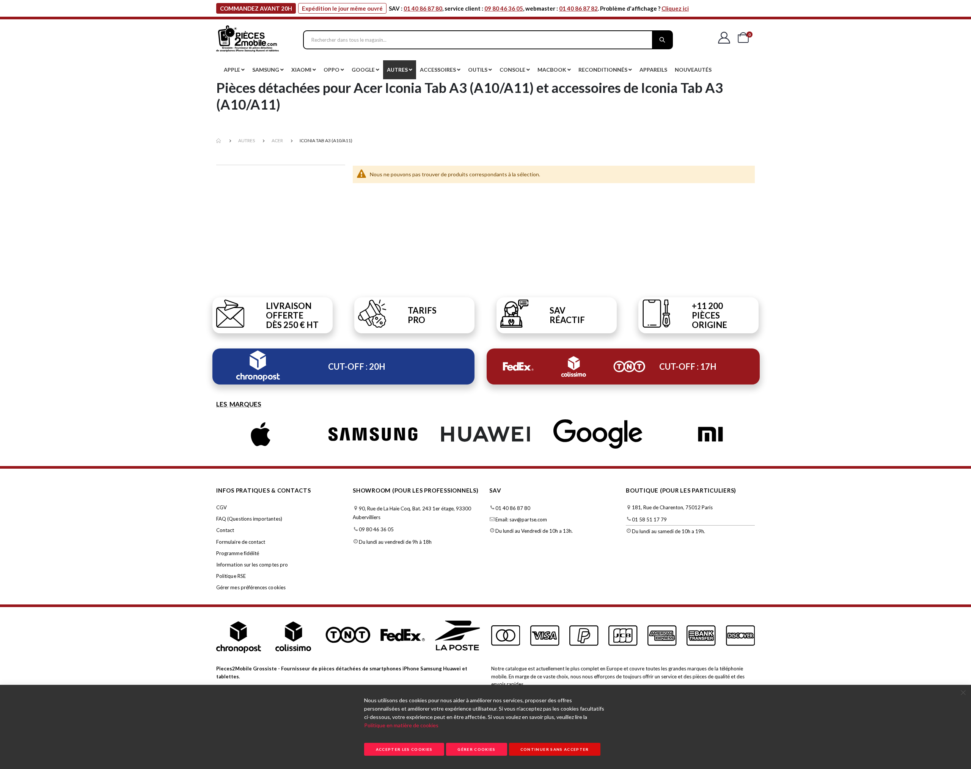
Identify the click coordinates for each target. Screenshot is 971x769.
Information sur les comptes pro (252, 565)
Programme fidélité (237, 553)
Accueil (219, 140)
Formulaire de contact (240, 542)
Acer (277, 140)
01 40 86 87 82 (578, 8)
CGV (221, 507)
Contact (225, 530)
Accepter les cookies (404, 749)
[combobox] (488, 40)
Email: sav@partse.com (521, 519)
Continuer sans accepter (554, 749)
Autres (246, 140)
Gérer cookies (476, 749)
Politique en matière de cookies (401, 725)
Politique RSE (231, 576)
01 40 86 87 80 (423, 8)
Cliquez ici (675, 8)
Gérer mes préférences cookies (251, 587)
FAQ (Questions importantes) (249, 519)
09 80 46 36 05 (503, 8)
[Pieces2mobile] (247, 39)
